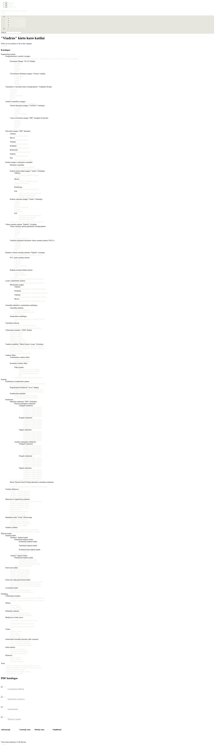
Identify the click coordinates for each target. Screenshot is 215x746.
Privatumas (5, 736)
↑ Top (3, 744)
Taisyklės (4, 740)
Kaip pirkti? (57, 734)
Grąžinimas (39, 734)
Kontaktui (38, 732)
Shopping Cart (13, 11)
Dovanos (56, 732)
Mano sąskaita (24, 732)
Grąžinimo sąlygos (7, 738)
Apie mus (4, 732)
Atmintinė (22, 736)
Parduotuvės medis (41, 736)
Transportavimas (7, 734)
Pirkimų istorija (24, 734)
